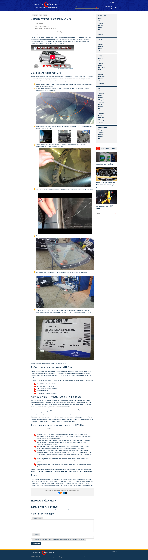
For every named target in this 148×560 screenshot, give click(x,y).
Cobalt (101, 23)
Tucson (101, 83)
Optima (101, 106)
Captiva (101, 21)
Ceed (100, 95)
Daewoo (101, 39)
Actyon (101, 130)
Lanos (101, 46)
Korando (101, 132)
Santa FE (101, 76)
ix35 (100, 72)
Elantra (101, 63)
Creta (100, 61)
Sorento (101, 113)
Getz (100, 65)
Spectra (101, 117)
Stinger (101, 122)
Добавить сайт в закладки (109, 7)
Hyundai (101, 56)
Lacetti (101, 29)
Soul (100, 115)
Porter (101, 74)
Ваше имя (36, 534)
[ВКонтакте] (59, 493)
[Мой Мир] (64, 493)
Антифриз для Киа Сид (104, 164)
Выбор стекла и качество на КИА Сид (45, 28)
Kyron (101, 134)
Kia (99, 88)
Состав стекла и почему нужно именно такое (47, 30)
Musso (101, 136)
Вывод (36, 33)
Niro (100, 104)
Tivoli (101, 141)
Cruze (101, 25)
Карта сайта (113, 2)
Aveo (100, 18)
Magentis (102, 100)
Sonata (101, 81)
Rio (100, 111)
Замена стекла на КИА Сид (42, 26)
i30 (100, 69)
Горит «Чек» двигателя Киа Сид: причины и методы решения (105, 185)
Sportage (102, 120)
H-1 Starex (102, 67)
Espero (101, 42)
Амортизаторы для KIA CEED (104, 207)
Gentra (101, 44)
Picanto (101, 108)
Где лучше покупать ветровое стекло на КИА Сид (48, 32)
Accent (101, 58)
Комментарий (37, 518)
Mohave (101, 102)
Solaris (101, 78)
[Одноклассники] (61, 493)
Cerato (101, 97)
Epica (101, 27)
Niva (100, 32)
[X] (66, 493)
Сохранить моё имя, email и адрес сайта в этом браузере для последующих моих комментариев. (59, 539)
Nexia (101, 51)
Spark (101, 34)
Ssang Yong (102, 127)
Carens (101, 91)
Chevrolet (102, 16)
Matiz (100, 48)
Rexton (101, 138)
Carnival (101, 93)
